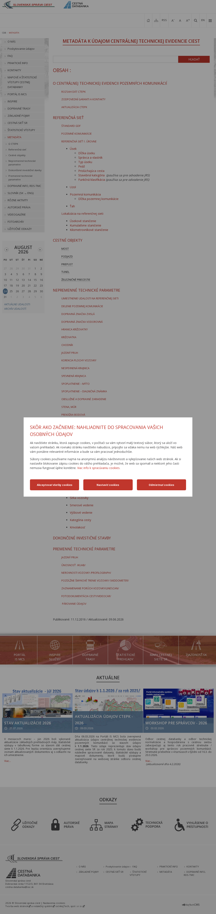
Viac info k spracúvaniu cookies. (98, 468)
